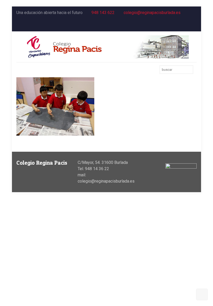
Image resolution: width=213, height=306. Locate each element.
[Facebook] (180, 25)
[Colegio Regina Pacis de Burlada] (106, 46)
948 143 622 (103, 12)
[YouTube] (187, 25)
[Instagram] (194, 25)
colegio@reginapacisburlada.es (152, 12)
